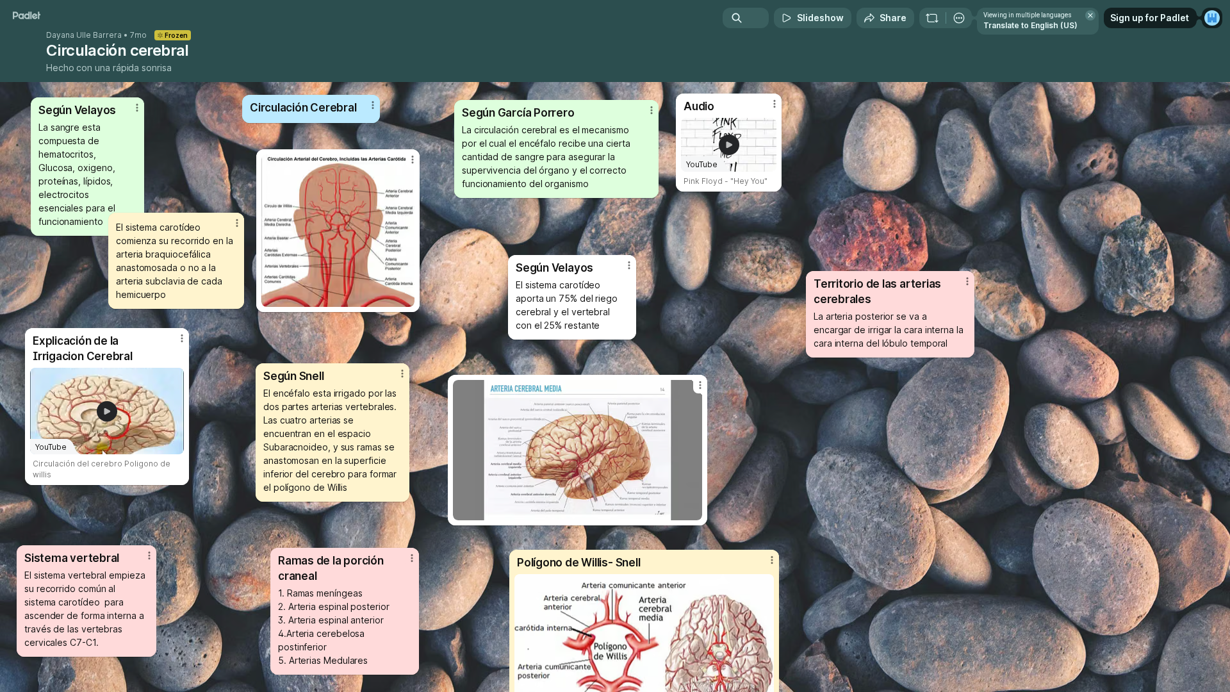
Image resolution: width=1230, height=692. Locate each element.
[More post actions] (629, 265)
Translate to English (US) (1030, 25)
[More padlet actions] (959, 18)
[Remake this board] (932, 18)
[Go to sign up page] (1212, 18)
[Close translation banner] (1090, 15)
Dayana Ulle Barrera (84, 35)
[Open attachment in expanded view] (577, 450)
